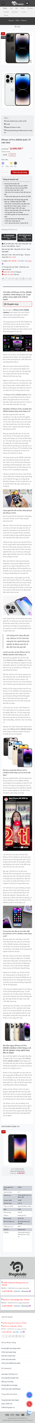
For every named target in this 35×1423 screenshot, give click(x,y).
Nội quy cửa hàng (7, 1381)
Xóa (31, 158)
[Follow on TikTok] (6, 1336)
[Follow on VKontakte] (23, 1336)
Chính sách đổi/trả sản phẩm (10, 1363)
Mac (16, 8)
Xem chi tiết (12, 257)
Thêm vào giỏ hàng (20, 172)
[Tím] (2, 163)
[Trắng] (7, 163)
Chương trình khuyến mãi (9, 1378)
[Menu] (3, 3)
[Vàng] (11, 163)
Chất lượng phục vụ (8, 1407)
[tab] (17, 288)
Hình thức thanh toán (8, 1356)
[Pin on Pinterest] (16, 279)
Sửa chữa (14, 12)
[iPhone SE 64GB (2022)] (17, 1148)
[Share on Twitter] (9, 279)
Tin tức (24, 12)
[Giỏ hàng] (27, 3)
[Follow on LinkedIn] (16, 1336)
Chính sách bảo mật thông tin (11, 1389)
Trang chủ (11, 20)
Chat (19, 261)
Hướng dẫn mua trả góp (9, 1385)
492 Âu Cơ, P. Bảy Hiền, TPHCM (12, 1326)
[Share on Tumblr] (26, 279)
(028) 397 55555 (9, 274)
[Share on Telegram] (30, 279)
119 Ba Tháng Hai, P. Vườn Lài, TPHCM (14, 1323)
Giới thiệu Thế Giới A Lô (9, 1374)
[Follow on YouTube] (19, 1336)
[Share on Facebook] (6, 279)
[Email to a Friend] (13, 279)
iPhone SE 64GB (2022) (17, 1171)
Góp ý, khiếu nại (6, 1404)
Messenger (25, 1291)
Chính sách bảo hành (8, 1359)
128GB (5, 155)
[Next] (8, 66)
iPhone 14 (24, 20)
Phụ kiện (6, 12)
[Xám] (15, 163)
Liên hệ (6, 15)
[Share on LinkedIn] (23, 279)
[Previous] (3, 66)
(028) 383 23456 (9, 272)
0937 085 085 (12, 261)
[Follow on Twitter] (9, 1336)
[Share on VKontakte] (19, 279)
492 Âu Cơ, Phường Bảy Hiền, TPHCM (16, 1300)
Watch (22, 8)
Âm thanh (30, 8)
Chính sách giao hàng (8, 1352)
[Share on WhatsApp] (3, 279)
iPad (11, 8)
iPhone (5, 8)
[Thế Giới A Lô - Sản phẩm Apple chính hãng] (17, 3)
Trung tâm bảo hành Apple (10, 1400)
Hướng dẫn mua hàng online (11, 1348)
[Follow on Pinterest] (13, 1336)
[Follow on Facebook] (3, 1336)
